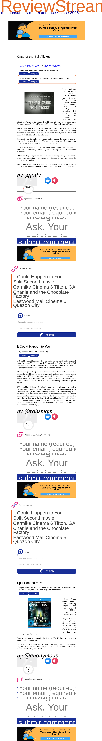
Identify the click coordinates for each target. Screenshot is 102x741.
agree (24, 74)
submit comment (46, 241)
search (50, 334)
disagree (34, 74)
